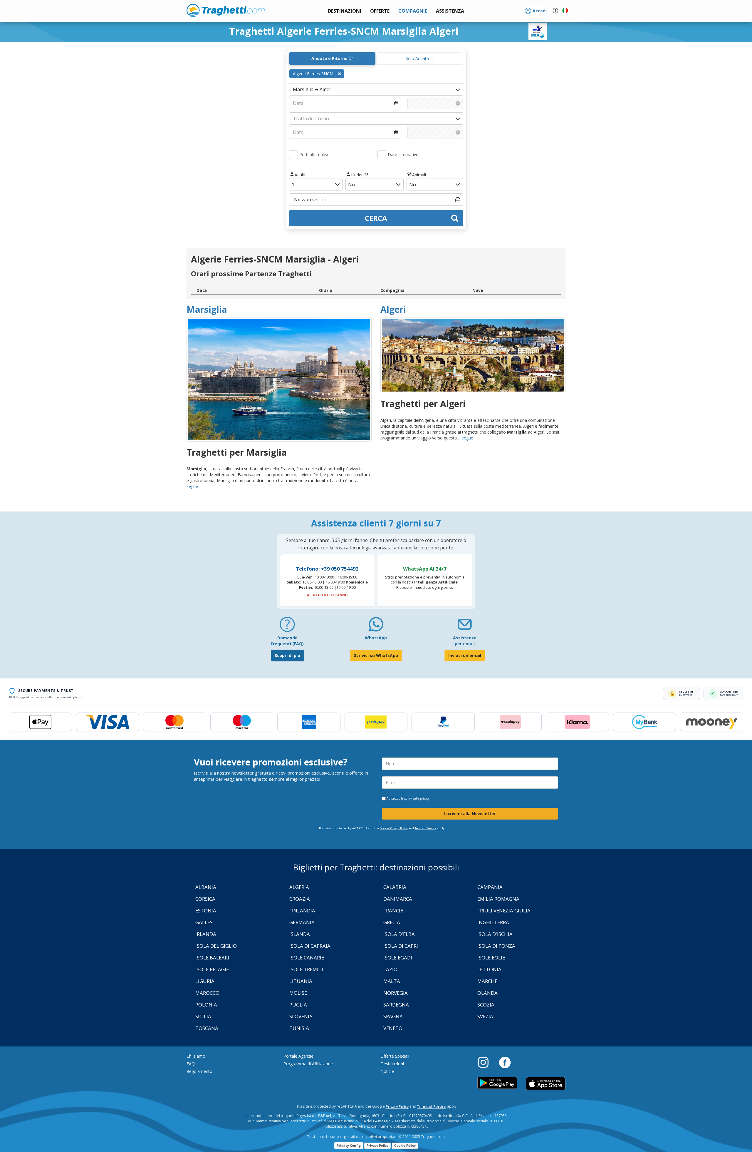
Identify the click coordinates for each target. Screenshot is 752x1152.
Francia (393, 910)
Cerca (376, 218)
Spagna (393, 1016)
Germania (302, 922)
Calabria (394, 887)
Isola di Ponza (496, 945)
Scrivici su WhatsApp (376, 655)
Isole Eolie (491, 957)
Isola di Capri (400, 945)
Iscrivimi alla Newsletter (470, 813)
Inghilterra (493, 922)
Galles (204, 922)
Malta (391, 981)
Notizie (387, 1071)
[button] (450, 11)
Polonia (206, 1004)
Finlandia (302, 910)
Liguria (204, 981)
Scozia (485, 1004)
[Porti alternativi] (293, 154)
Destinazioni (392, 1063)
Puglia (298, 1004)
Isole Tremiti (306, 969)
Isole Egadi (397, 957)
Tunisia (299, 1028)
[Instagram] (486, 1062)
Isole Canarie (306, 957)
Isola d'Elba (399, 934)
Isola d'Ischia (495, 934)
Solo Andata (418, 58)
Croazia (299, 898)
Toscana (206, 1028)
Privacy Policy (397, 1106)
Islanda (299, 934)
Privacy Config (349, 1145)
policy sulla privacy (416, 798)
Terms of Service (425, 828)
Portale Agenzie (298, 1056)
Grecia (391, 922)
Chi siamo (196, 1056)
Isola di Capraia (309, 945)
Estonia (205, 910)
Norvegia (395, 992)
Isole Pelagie (212, 969)
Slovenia (301, 1016)
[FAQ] (287, 626)
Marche (487, 981)
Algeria (299, 887)
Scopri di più (287, 655)
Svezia (485, 1016)
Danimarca (397, 898)
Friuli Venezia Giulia (504, 910)
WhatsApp (376, 638)
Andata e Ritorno (330, 58)
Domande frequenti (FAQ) (287, 640)
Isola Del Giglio (216, 945)
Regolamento (199, 1071)
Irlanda (205, 934)
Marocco (207, 992)
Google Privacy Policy (394, 828)
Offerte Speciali (394, 1056)
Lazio (390, 969)
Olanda (487, 992)
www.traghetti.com (226, 10)
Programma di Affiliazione (308, 1063)
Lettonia (489, 969)
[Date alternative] (381, 154)
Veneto (392, 1028)
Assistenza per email (464, 640)
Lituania (300, 981)
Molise (298, 992)
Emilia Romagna (498, 898)
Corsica (205, 898)
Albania (205, 887)
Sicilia (203, 1016)
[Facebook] (504, 1062)
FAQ (191, 1063)
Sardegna (396, 1004)
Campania (490, 887)
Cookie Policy (405, 1145)
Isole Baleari (212, 957)
